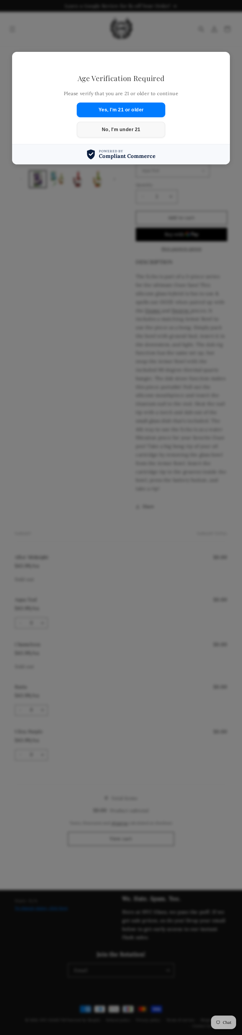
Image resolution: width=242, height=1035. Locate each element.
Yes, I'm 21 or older (121, 109)
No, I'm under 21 (121, 129)
